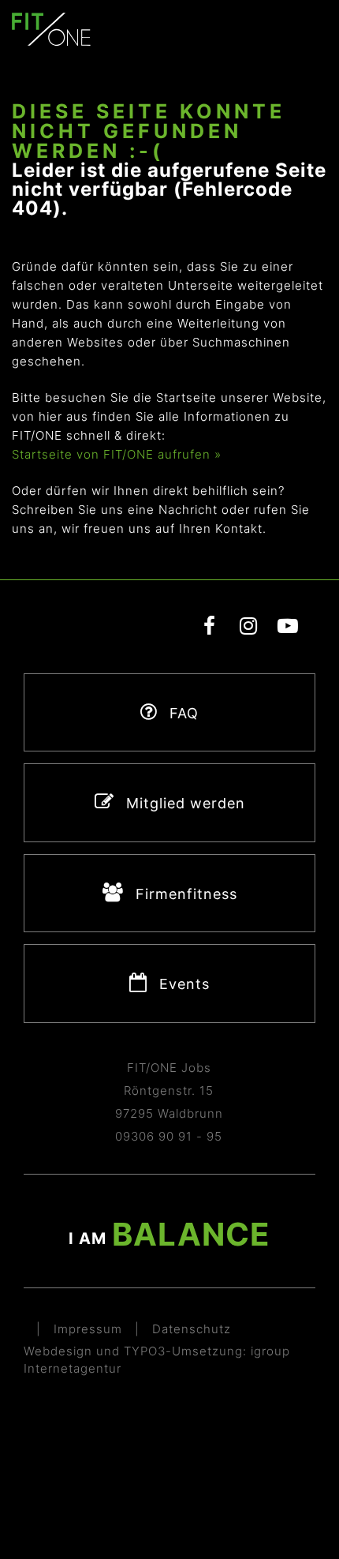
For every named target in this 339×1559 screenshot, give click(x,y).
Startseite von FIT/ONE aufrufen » (117, 454)
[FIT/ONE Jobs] (51, 28)
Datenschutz (191, 1328)
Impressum (88, 1328)
